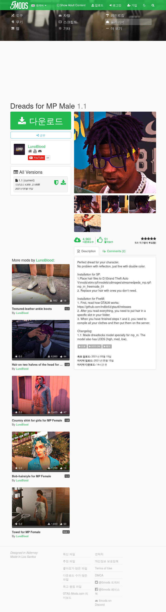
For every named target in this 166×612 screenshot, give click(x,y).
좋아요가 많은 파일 (75, 568)
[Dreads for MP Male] (115, 152)
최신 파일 (69, 554)
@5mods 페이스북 (107, 591)
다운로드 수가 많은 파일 (75, 577)
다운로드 (45, 120)
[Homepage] (30, 151)
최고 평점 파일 (72, 586)
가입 (134, 5)
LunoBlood (36, 146)
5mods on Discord (103, 602)
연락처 (99, 554)
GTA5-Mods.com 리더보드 (75, 595)
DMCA (99, 575)
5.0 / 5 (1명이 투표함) (145, 242)
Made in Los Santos (23, 557)
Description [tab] (88, 251)
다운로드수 (88, 242)
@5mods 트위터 (109, 582)
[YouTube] (35, 151)
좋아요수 (108, 242)
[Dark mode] (144, 5)
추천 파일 (69, 561)
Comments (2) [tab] (115, 251)
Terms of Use (103, 568)
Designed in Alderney (24, 553)
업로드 (98, 5)
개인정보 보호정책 (106, 561)
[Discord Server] (40, 151)
